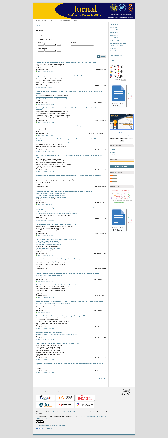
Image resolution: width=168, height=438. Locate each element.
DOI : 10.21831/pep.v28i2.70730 (46, 328)
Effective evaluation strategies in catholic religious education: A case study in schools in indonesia (67, 273)
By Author (73, 42)
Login (130, 5)
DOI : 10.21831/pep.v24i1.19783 (46, 151)
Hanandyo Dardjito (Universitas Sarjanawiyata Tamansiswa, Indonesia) (53, 98)
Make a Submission (121, 166)
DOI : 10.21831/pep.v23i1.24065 (46, 339)
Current (45, 20)
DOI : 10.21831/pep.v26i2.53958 (46, 171)
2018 (126, 138)
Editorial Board (114, 24)
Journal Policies (114, 32)
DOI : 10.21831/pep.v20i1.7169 (45, 188)
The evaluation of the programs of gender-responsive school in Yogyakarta (60, 259)
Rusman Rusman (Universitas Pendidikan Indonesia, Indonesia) (51, 197)
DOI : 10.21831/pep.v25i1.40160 (46, 359)
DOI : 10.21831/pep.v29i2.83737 (46, 88)
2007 (112, 138)
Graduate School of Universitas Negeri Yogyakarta (66, 411)
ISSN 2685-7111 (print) (58, 425)
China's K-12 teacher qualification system (49, 332)
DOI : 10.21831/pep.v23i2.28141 (46, 220)
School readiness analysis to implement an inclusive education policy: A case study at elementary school (69, 301)
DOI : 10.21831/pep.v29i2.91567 (46, 204)
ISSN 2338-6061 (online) (42, 425)
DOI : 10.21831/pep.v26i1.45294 (46, 312)
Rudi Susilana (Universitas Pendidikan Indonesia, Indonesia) (50, 195)
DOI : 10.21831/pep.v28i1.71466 (46, 122)
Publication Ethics (114, 30)
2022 (130, 138)
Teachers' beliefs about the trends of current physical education (56, 224)
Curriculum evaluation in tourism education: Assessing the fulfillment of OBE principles (64, 191)
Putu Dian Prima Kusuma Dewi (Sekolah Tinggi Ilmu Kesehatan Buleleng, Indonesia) (56, 213)
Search (103, 56)
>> (104, 378)
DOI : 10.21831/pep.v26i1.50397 (46, 235)
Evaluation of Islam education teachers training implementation (56, 285)
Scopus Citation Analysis (116, 45)
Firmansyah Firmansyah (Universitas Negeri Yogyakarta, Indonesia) (52, 142)
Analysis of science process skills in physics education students (56, 239)
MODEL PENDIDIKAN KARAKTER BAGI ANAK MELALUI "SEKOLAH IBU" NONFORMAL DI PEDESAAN (67, 62)
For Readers (113, 149)
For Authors (113, 152)
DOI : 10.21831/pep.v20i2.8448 (45, 135)
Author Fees (113, 48)
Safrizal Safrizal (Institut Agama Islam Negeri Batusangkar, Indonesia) (53, 303)
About (76, 20)
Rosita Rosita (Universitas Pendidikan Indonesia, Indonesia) (50, 193)
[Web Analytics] (39, 428)
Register (124, 5)
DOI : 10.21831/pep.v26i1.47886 (46, 270)
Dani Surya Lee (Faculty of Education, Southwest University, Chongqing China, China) (57, 334)
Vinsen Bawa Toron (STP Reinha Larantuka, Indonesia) (49, 275)
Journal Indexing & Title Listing (118, 43)
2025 (121, 140)
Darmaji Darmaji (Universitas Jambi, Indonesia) (47, 243)
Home (38, 20)
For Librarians (113, 154)
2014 (121, 138)
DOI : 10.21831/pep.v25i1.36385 (46, 104)
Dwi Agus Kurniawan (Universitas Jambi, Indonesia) (48, 244)
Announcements (65, 20)
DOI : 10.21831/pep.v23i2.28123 (46, 255)
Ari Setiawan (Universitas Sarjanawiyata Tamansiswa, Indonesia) (51, 97)
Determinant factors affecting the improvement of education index (57, 343)
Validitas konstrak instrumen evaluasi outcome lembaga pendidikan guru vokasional (63, 126)
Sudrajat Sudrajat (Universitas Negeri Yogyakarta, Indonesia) (50, 261)
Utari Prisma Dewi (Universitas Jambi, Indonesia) (48, 248)
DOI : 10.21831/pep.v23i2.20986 (46, 297)
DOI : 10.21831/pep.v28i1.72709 (46, 372)
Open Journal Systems (116, 55)
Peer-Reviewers (114, 27)
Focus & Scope (114, 35)
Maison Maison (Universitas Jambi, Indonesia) (47, 241)
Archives (54, 20)
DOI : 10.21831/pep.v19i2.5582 (45, 71)
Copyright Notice (114, 51)
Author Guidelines (114, 38)
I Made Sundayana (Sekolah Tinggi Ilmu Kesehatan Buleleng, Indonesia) (53, 211)
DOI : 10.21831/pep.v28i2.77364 (46, 281)
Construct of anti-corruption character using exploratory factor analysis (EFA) (60, 316)
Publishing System (114, 40)
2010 (117, 138)
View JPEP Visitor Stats (49, 428)
